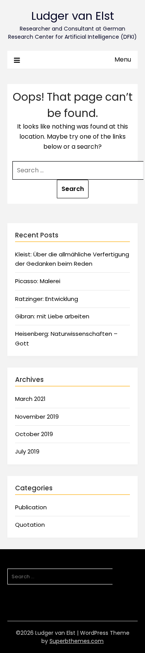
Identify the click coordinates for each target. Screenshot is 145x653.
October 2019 (34, 434)
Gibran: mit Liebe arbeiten (52, 316)
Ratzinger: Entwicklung (46, 299)
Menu (122, 59)
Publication (31, 507)
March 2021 (30, 399)
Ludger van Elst (72, 16)
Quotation (30, 525)
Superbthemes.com (76, 641)
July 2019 (27, 451)
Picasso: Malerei (37, 281)
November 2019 (37, 416)
